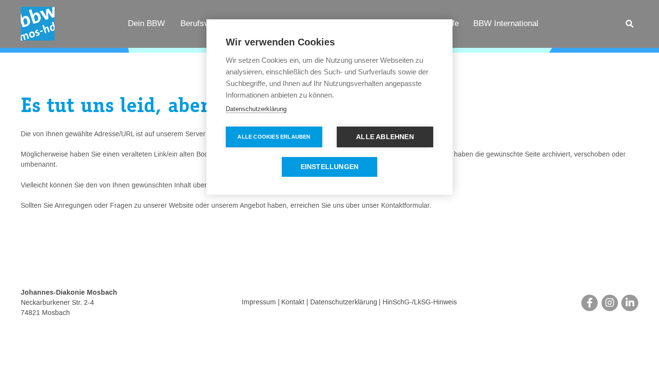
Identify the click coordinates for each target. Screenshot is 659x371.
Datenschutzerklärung (343, 303)
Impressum (259, 303)
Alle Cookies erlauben (273, 137)
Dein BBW (146, 23)
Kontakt (292, 303)
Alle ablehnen (385, 137)
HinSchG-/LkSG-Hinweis (420, 303)
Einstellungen (330, 167)
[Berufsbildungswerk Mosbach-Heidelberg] (38, 24)
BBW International (505, 23)
